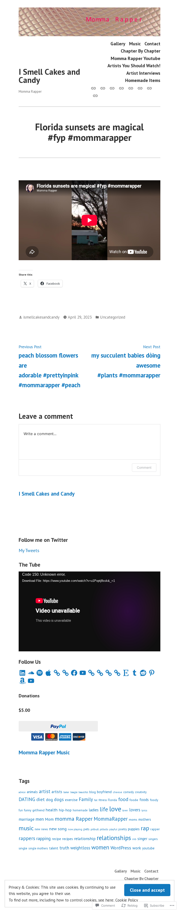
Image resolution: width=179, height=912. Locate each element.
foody (154, 800)
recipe (56, 839)
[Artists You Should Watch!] (140, 88)
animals (32, 792)
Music (135, 43)
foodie (134, 800)
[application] (89, 611)
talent (53, 848)
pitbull (95, 829)
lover (125, 810)
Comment (144, 467)
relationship (85, 838)
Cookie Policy (126, 900)
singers (153, 839)
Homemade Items (142, 80)
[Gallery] (94, 88)
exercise (71, 799)
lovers (134, 810)
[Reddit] (143, 673)
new (37, 829)
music (26, 828)
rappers (27, 838)
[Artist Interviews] (149, 88)
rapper (155, 829)
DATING (27, 799)
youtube (148, 848)
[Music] (102, 88)
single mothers (38, 848)
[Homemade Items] (94, 95)
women (100, 847)
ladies (94, 810)
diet (40, 799)
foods (144, 799)
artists (57, 791)
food (123, 799)
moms (133, 819)
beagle (73, 792)
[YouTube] (82, 673)
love (115, 808)
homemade (80, 810)
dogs (59, 799)
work (136, 848)
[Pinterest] (151, 673)
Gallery (117, 43)
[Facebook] (74, 673)
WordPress (120, 848)
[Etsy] (126, 673)
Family (86, 799)
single (23, 848)
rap (145, 828)
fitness (103, 800)
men (40, 819)
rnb (134, 839)
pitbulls (104, 829)
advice (22, 792)
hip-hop (65, 810)
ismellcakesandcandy (41, 317)
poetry (122, 829)
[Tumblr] (134, 673)
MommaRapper (111, 818)
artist (44, 791)
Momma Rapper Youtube (135, 58)
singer (142, 838)
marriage (26, 819)
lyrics (144, 810)
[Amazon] (22, 681)
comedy (128, 792)
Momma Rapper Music (44, 752)
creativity (141, 792)
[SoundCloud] (31, 673)
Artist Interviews (143, 73)
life (104, 809)
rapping (43, 838)
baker (66, 792)
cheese (117, 792)
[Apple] (48, 673)
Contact (152, 43)
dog (49, 799)
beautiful (83, 792)
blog (92, 792)
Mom (49, 819)
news (44, 829)
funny (27, 810)
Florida (112, 800)
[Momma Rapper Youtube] (130, 88)
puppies (134, 829)
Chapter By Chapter (140, 51)
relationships (114, 838)
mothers (144, 819)
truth (64, 848)
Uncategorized (112, 317)
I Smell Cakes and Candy (49, 75)
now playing (75, 829)
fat (95, 800)
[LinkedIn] (22, 673)
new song (58, 828)
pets (86, 829)
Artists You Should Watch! (133, 65)
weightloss (80, 848)
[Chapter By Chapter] (121, 88)
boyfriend (104, 791)
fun (21, 810)
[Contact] (112, 88)
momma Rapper (74, 818)
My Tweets (29, 550)
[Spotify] (39, 673)
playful (113, 829)
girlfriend (38, 810)
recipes (67, 838)
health (52, 810)
